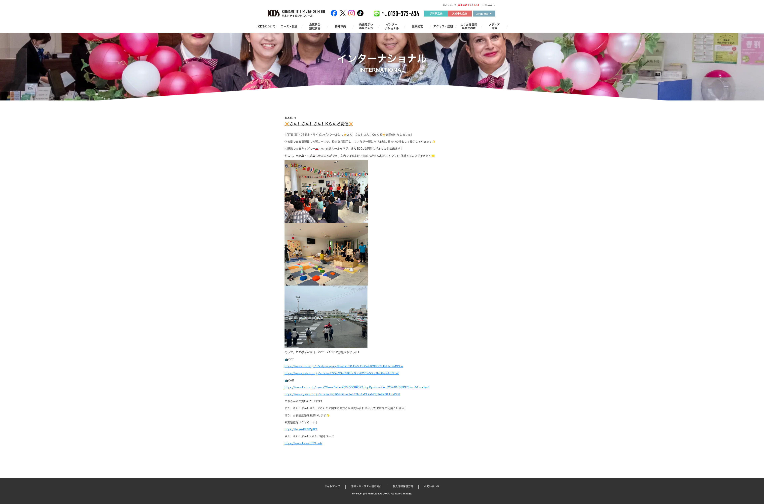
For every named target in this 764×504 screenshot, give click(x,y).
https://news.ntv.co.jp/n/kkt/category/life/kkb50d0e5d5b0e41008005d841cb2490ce (344, 366)
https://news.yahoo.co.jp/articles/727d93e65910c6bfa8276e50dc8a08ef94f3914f (342, 373)
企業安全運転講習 (314, 26)
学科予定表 (436, 14)
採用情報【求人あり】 (469, 5)
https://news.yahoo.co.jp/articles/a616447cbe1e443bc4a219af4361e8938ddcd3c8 (342, 394)
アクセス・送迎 (443, 26)
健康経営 (417, 26)
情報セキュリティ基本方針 (366, 486)
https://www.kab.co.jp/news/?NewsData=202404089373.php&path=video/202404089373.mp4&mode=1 (357, 387)
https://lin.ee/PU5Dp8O (301, 429)
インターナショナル (392, 26)
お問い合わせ (488, 5)
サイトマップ (449, 5)
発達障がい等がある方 (366, 26)
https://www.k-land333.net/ (303, 443)
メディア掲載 (494, 26)
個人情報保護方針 (403, 486)
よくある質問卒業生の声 (468, 26)
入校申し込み (460, 14)
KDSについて (266, 26)
